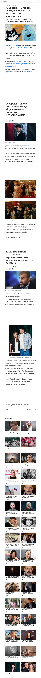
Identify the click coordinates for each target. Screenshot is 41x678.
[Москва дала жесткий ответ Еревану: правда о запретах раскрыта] (12, 492)
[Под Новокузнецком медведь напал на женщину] (12, 589)
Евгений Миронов (12, 235)
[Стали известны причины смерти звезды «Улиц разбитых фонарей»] (12, 573)
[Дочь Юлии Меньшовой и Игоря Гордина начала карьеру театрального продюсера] (28, 540)
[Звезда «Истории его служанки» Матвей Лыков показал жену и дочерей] (12, 669)
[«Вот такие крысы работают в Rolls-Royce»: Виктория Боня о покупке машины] (28, 557)
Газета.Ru (16, 5)
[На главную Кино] (5, 1)
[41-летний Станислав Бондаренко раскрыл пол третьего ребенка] (28, 669)
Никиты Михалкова (12, 45)
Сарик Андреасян (14, 72)
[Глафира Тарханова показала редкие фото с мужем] (12, 460)
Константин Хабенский (15, 63)
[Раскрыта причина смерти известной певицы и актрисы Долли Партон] (28, 508)
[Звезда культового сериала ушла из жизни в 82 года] (28, 524)
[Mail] (3, 1)
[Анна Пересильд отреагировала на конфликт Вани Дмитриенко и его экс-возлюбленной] (12, 621)
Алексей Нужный (19, 61)
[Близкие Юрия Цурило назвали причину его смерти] (28, 492)
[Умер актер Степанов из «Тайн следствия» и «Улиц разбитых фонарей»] (12, 637)
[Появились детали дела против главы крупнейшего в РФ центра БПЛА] (28, 653)
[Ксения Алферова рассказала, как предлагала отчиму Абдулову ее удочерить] (28, 476)
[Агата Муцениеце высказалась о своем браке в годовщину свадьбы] (12, 524)
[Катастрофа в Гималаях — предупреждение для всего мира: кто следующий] (12, 444)
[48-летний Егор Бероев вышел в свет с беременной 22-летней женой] (28, 621)
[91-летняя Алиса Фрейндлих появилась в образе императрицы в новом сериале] (28, 589)
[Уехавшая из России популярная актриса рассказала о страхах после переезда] (12, 476)
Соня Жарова (11, 120)
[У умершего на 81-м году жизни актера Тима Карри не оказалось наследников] (28, 605)
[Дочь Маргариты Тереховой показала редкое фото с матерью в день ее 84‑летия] (12, 428)
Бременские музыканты (22, 47)
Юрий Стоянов (24, 63)
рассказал (18, 235)
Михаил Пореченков (9, 293)
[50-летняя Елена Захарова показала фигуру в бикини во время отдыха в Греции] (28, 637)
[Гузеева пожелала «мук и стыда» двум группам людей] (12, 557)
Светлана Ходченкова (26, 146)
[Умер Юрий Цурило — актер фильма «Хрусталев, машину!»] (28, 573)
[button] (20, 32)
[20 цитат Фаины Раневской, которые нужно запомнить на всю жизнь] (12, 653)
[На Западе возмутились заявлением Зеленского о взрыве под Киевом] (12, 508)
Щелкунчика (27, 145)
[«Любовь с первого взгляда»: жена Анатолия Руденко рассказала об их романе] (28, 428)
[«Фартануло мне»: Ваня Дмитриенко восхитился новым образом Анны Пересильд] (12, 605)
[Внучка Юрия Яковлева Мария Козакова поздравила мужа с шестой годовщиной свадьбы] (28, 460)
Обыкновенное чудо (10, 66)
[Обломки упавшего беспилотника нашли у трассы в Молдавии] (12, 540)
